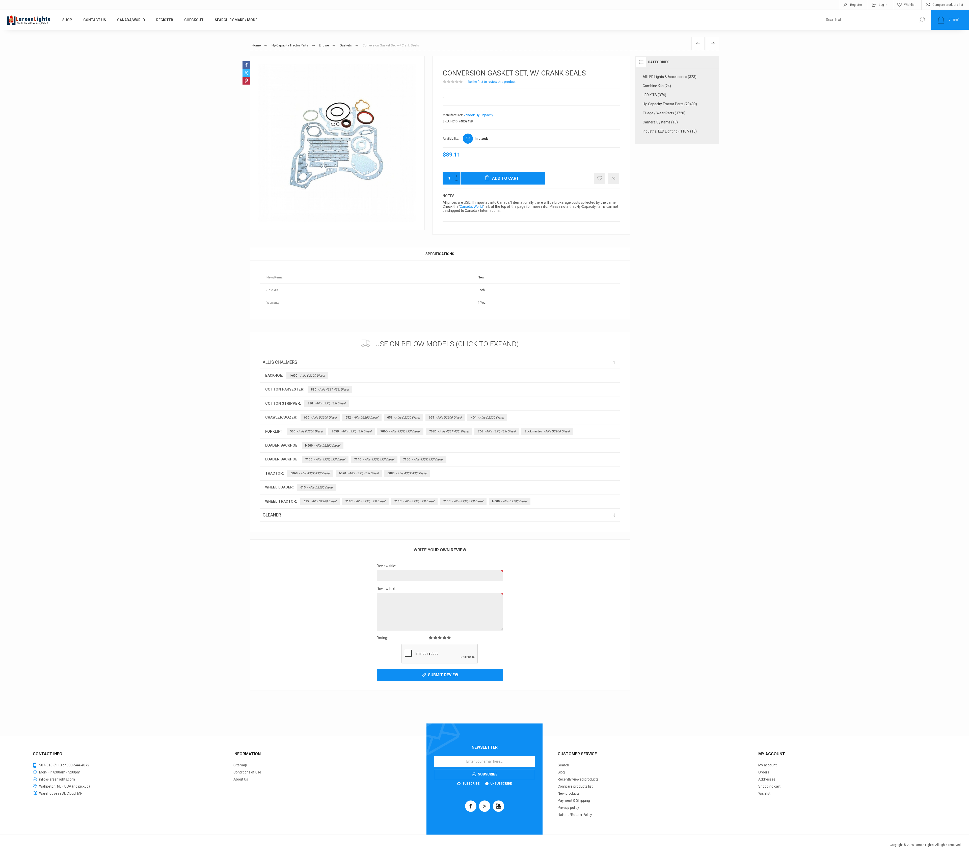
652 (361, 417)
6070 (359, 473)
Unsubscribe (501, 783)
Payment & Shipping (574, 800)
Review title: (386, 566)
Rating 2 (435, 637)
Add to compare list (613, 178)
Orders (763, 772)
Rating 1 (430, 637)
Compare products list (947, 5)
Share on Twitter (246, 73)
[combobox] (866, 20)
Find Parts (921, 20)
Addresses (766, 779)
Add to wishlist (599, 178)
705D (351, 431)
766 (497, 431)
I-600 (307, 375)
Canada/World (471, 206)
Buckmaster (547, 431)
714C (374, 459)
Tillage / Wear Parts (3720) (664, 113)
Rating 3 (440, 637)
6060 (310, 473)
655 (445, 417)
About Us (240, 779)
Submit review (443, 674)
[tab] (440, 254)
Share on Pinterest (246, 81)
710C (325, 459)
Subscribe (470, 783)
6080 (407, 473)
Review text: (386, 589)
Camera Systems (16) (660, 122)
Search (563, 765)
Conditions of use (247, 772)
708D (449, 431)
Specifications (439, 254)
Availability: (451, 138)
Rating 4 (444, 637)
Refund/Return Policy (575, 815)
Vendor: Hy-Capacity (478, 115)
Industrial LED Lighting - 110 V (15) (670, 131)
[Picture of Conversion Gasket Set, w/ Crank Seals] (337, 143)
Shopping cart (769, 786)
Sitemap (240, 765)
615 (316, 487)
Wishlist (764, 793)
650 (320, 417)
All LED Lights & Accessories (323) (669, 77)
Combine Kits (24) (657, 86)
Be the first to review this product (492, 82)
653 (403, 417)
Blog (561, 772)
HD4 (487, 417)
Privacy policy (568, 808)
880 (330, 389)
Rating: (382, 638)
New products (569, 793)
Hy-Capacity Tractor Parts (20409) (670, 104)
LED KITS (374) (654, 95)
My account (767, 765)
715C (423, 459)
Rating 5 (449, 637)
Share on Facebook (246, 65)
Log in (883, 5)
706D (400, 431)
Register (856, 5)
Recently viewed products (578, 779)
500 (306, 431)
